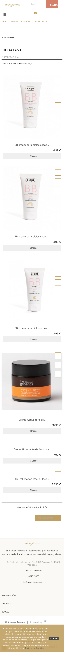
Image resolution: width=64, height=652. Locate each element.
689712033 (33, 576)
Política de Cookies (34, 648)
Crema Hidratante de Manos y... (32, 449)
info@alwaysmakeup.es (33, 581)
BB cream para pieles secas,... (32, 144)
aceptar (54, 638)
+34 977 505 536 (33, 570)
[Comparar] (58, 90)
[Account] (13, 14)
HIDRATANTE (8, 37)
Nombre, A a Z (10, 56)
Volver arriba (47, 518)
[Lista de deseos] (58, 81)
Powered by (36, 622)
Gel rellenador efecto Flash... (32, 478)
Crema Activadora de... (32, 419)
